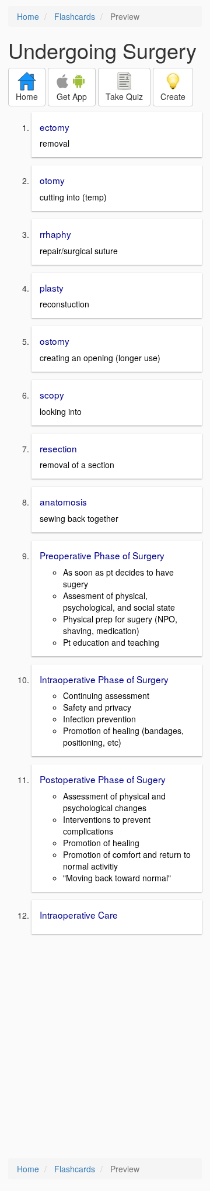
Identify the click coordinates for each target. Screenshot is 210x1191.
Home (28, 16)
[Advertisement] (105, 1047)
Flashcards (74, 16)
